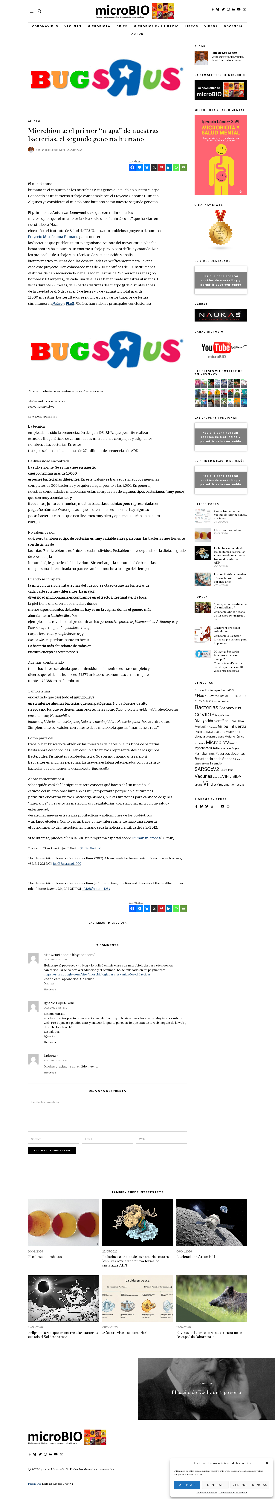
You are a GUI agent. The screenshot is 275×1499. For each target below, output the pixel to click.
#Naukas (203, 695)
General (34, 121)
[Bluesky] (147, 167)
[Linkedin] (169, 167)
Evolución (201, 727)
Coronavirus (45, 26)
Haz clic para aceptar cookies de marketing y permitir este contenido (220, 280)
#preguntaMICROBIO (224, 696)
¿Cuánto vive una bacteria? (124, 1332)
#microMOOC (227, 690)
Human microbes (146, 838)
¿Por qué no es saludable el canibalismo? (230, 605)
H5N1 (197, 732)
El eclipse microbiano (228, 530)
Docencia (233, 26)
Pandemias (205, 753)
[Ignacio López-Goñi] (201, 58)
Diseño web (35, 1483)
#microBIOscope (207, 690)
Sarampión (216, 763)
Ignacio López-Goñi (225, 52)
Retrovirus (237, 759)
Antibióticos (210, 701)
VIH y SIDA (231, 776)
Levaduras (210, 737)
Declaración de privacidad (233, 1492)
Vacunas (73, 26)
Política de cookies (207, 1492)
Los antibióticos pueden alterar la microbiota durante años (230, 578)
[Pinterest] (161, 167)
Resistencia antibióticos (213, 759)
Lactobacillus (215, 732)
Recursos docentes (230, 753)
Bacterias (96, 922)
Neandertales (223, 748)
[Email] (183, 167)
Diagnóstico (222, 715)
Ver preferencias (250, 1485)
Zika (242, 785)
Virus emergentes (228, 784)
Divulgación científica (211, 721)
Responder (50, 989)
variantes (217, 777)
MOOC (233, 743)
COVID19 (205, 715)
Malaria (220, 736)
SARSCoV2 (207, 769)
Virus (209, 783)
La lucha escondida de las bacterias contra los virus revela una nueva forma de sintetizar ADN (229, 555)
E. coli (232, 721)
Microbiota (99, 26)
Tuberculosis (226, 770)
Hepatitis (204, 732)
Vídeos (211, 26)
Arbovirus (223, 701)
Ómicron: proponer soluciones (227, 629)
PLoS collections (90, 848)
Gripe (122, 26)
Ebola (240, 721)
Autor (137, 33)
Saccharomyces (202, 764)
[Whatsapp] (176, 167)
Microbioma (200, 743)
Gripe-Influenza (232, 726)
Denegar (215, 1485)
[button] (267, 1463)
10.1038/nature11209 (67, 863)
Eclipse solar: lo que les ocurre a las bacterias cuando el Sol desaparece (63, 1334)
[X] (154, 167)
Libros (191, 26)
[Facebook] (132, 167)
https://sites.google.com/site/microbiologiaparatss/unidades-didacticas (97, 974)
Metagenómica (234, 736)
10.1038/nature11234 (96, 889)
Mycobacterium (205, 748)
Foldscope (213, 727)
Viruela (198, 784)
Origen (235, 748)
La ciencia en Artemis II (195, 1257)
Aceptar (187, 1485)
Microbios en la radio (156, 26)
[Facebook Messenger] (139, 167)
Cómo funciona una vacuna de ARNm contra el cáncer (228, 58)
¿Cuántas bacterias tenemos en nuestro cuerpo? (227, 655)
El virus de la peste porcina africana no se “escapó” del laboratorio (209, 1334)
